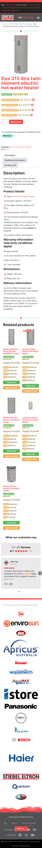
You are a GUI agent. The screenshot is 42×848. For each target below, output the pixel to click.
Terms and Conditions (29, 823)
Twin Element (26, 147)
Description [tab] (10, 155)
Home (5, 24)
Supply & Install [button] (11, 388)
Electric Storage (26, 24)
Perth (13, 10)
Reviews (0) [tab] (10, 165)
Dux (7, 149)
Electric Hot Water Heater (23, 196)
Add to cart (16, 122)
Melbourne (6, 10)
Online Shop (13, 24)
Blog (5, 823)
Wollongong (35, 8)
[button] (38, 18)
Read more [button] (9, 579)
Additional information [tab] (15, 160)
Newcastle (26, 8)
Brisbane (17, 8)
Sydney (30, 5)
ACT (18, 10)
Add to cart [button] (11, 382)
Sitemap (14, 823)
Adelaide (10, 8)
